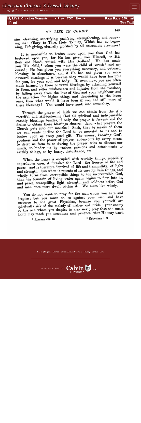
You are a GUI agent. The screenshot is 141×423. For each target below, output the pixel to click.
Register (47, 252)
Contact (95, 252)
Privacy (87, 252)
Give (102, 252)
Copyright (78, 252)
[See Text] (127, 22)
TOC (70, 18)
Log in (40, 252)
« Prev (59, 18)
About (70, 252)
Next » (80, 18)
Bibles (63, 252)
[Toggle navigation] (134, 7)
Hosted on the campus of (52, 268)
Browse (56, 252)
